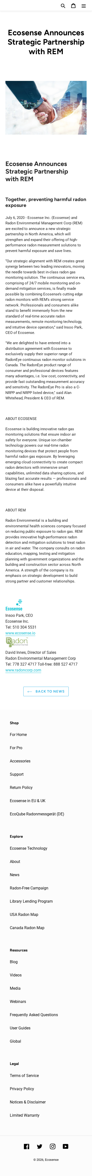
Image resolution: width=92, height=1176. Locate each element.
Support (17, 774)
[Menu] (84, 5)
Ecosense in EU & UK (27, 800)
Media (15, 988)
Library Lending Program (31, 901)
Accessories (20, 761)
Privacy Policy (22, 1089)
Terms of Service (24, 1075)
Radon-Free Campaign (29, 888)
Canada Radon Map (27, 927)
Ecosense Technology (28, 848)
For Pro (16, 748)
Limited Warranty (24, 1115)
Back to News (50, 691)
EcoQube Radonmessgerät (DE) (37, 814)
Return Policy (21, 787)
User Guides (20, 1028)
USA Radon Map (24, 914)
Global (15, 1041)
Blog (14, 962)
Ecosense (52, 1160)
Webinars (18, 1001)
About (15, 861)
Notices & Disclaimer (28, 1102)
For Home (18, 734)
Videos (16, 975)
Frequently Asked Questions (34, 1014)
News (14, 875)
